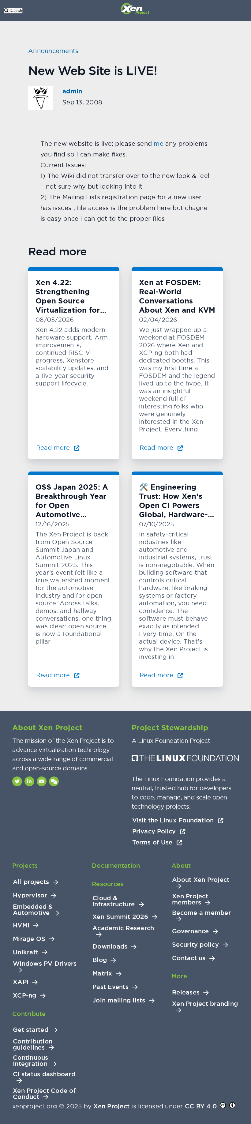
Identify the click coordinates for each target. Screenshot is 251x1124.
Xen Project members (190, 899)
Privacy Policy (155, 831)
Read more (54, 447)
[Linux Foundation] (185, 760)
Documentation (116, 866)
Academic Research (123, 928)
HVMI (21, 925)
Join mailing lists (118, 1000)
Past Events (110, 987)
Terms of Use (153, 842)
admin (72, 91)
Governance (190, 931)
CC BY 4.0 (201, 1106)
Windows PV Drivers (45, 964)
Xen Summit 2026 (120, 917)
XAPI (20, 982)
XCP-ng (24, 995)
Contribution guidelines (32, 1044)
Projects (25, 866)
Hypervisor (30, 895)
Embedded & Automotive (33, 910)
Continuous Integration (30, 1061)
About (181, 866)
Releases (186, 992)
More (179, 976)
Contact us (189, 958)
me (158, 143)
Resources (108, 884)
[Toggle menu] (12, 10)
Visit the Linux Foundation (173, 820)
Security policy (195, 945)
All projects (31, 882)
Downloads (109, 946)
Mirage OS (29, 939)
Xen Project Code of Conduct (44, 1094)
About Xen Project (200, 880)
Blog (99, 960)
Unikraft (25, 952)
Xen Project (111, 1106)
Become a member (201, 913)
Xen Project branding (205, 1004)
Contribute (29, 1014)
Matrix (102, 973)
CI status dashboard (44, 1074)
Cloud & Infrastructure (113, 901)
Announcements (53, 51)
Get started (30, 1030)
